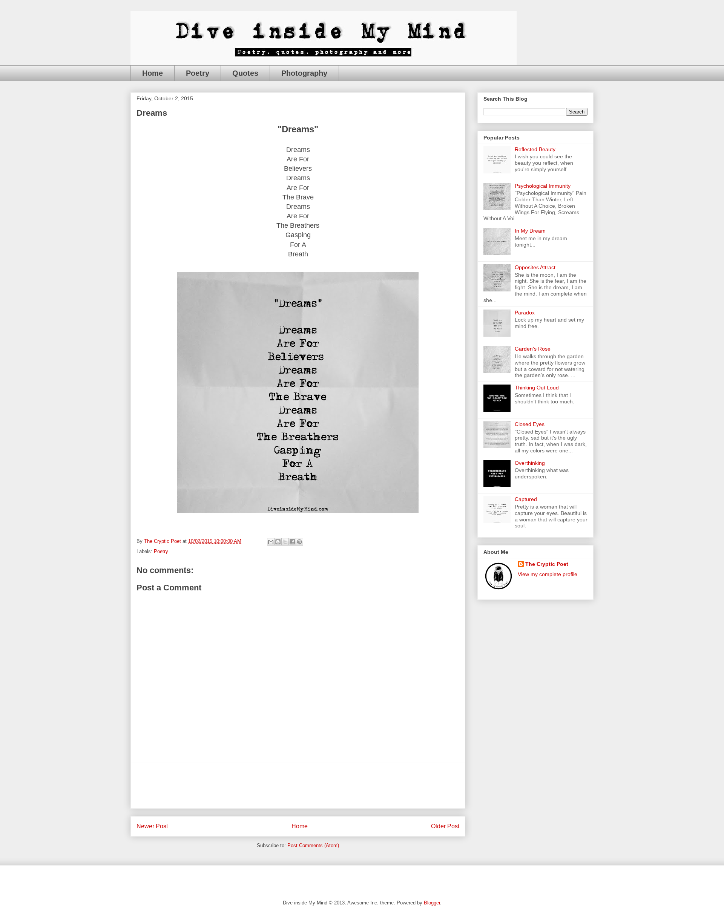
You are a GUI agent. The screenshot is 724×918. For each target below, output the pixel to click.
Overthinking (530, 463)
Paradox (525, 313)
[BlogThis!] (278, 542)
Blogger (432, 903)
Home (152, 73)
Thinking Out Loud (537, 388)
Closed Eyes (530, 424)
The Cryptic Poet (546, 564)
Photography (304, 73)
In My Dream (530, 231)
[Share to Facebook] (292, 542)
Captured (526, 499)
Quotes (245, 73)
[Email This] (271, 542)
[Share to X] (285, 542)
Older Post (445, 826)
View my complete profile (547, 574)
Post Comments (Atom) (313, 845)
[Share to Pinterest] (299, 542)
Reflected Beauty (535, 149)
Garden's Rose (533, 349)
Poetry (197, 73)
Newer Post (152, 826)
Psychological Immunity (543, 186)
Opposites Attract (535, 267)
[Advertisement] (298, 786)
